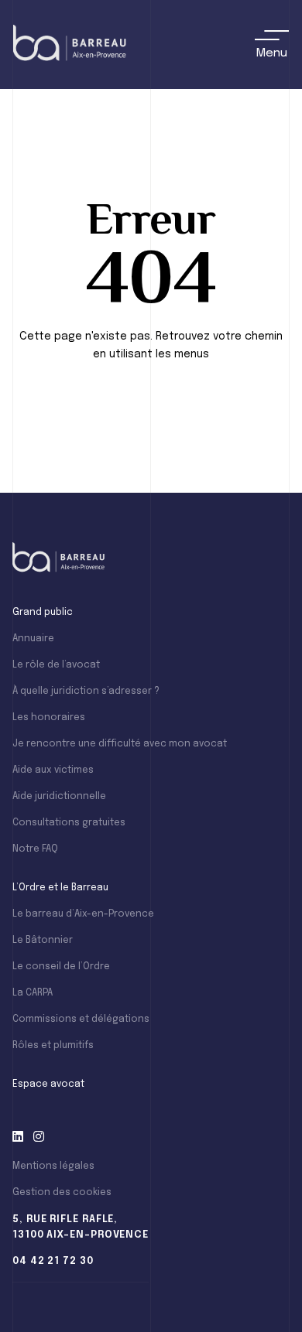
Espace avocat (48, 1084)
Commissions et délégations (80, 1019)
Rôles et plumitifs (53, 1045)
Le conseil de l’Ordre (61, 967)
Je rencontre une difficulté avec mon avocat (119, 744)
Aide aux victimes (53, 770)
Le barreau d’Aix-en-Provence (83, 914)
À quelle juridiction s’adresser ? (86, 691)
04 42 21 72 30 (53, 1261)
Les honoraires (48, 717)
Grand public (42, 612)
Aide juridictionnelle (59, 796)
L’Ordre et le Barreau (60, 888)
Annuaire (33, 639)
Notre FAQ (35, 849)
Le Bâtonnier (42, 940)
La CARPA (32, 993)
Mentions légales (53, 1166)
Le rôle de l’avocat (56, 665)
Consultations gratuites (68, 823)
